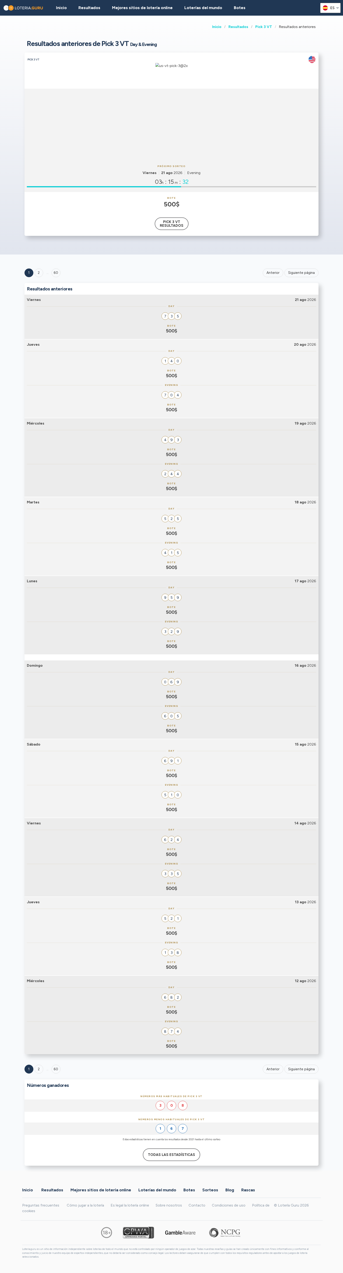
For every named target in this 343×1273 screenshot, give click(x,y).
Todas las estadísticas (171, 1155)
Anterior (273, 273)
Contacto (197, 1205)
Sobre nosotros (169, 1205)
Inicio (216, 26)
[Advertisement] (172, 126)
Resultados (238, 26)
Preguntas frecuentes (40, 1205)
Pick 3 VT (263, 26)
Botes (239, 7)
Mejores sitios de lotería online (142, 7)
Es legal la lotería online (130, 1205)
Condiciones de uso (228, 1205)
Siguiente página (301, 273)
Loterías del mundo (203, 7)
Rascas (248, 1189)
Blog (229, 1189)
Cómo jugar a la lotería (85, 1205)
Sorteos (210, 1189)
